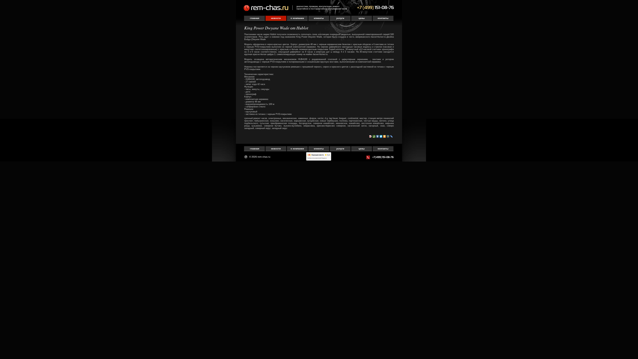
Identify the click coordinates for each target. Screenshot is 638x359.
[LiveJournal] (391, 136)
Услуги (340, 18)
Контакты (383, 18)
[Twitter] (381, 136)
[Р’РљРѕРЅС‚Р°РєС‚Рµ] (377, 136)
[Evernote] (374, 136)
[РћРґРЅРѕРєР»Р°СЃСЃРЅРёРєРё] (384, 136)
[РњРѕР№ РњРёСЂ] (388, 136)
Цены (362, 18)
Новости (276, 18)
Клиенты (319, 18)
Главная (254, 18)
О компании (297, 18)
